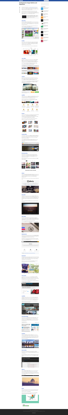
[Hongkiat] (21, 0)
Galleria (23, 173)
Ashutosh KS (21, 5)
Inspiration (31, 0)
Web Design (23, 5)
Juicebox (23, 76)
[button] (19, 7)
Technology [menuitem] (28, 0)
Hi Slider (23, 40)
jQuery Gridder (24, 350)
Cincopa (23, 113)
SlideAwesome (24, 234)
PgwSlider (23, 333)
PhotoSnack (24, 255)
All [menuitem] (37, 0)
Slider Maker (24, 216)
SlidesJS (23, 369)
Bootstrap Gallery (25, 153)
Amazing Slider (24, 134)
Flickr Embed (24, 275)
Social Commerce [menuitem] (34, 0)
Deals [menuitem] (39, 0)
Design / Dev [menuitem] (25, 0)
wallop (23, 388)
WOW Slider (24, 20)
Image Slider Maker (25, 316)
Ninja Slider (24, 194)
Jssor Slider (24, 58)
